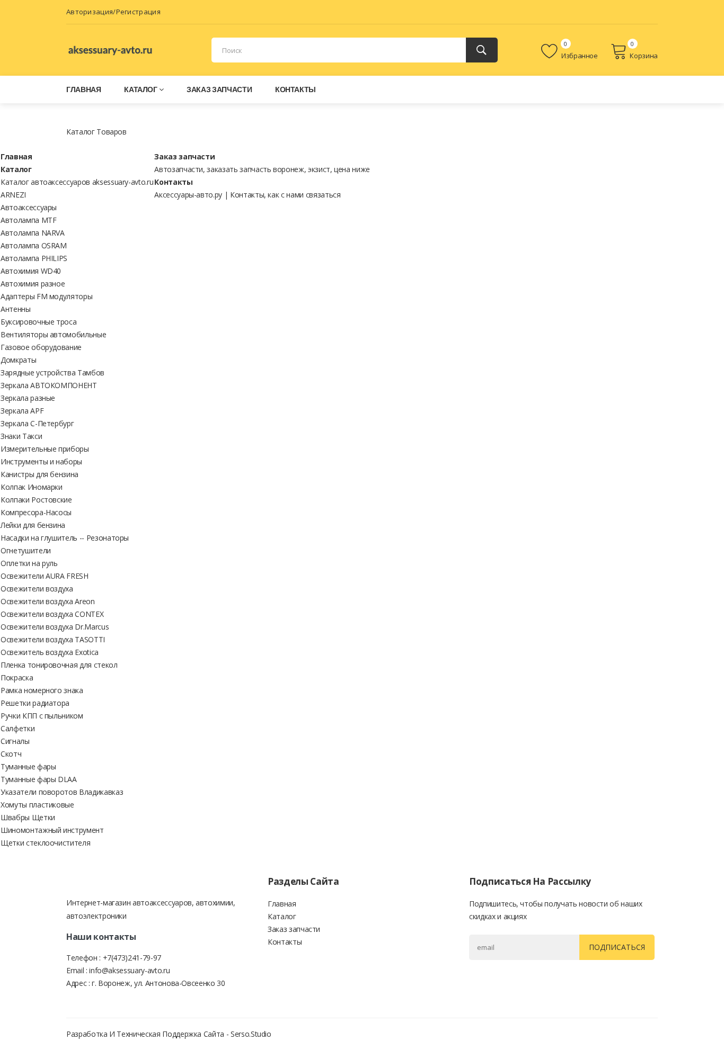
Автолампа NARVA (33, 233)
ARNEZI (13, 195)
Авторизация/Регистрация (113, 11)
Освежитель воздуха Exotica (50, 652)
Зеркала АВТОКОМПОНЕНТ (49, 385)
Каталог (140, 89)
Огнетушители (26, 550)
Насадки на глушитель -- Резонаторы (65, 538)
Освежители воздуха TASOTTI (53, 639)
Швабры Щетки (28, 817)
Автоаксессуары (29, 207)
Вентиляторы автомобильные (53, 334)
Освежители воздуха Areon (48, 601)
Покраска (17, 677)
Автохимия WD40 (31, 271)
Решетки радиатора (35, 703)
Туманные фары (28, 766)
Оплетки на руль (29, 563)
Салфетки (17, 728)
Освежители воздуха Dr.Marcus (55, 627)
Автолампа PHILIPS (34, 258)
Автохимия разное (33, 284)
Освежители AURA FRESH (45, 576)
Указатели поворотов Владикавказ (62, 792)
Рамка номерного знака (42, 690)
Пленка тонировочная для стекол (59, 665)
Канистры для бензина (39, 474)
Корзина (644, 55)
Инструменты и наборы (41, 461)
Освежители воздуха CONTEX (52, 614)
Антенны (16, 309)
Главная (83, 89)
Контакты (295, 89)
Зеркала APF (22, 411)
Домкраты (18, 360)
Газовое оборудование (41, 347)
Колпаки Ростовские (36, 500)
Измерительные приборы (45, 449)
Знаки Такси (21, 436)
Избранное (579, 55)
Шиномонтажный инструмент (52, 830)
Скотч (11, 754)
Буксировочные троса (38, 322)
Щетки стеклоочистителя (45, 843)
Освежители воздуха (37, 589)
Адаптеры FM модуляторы (46, 296)
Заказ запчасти (219, 89)
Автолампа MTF (28, 220)
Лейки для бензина (33, 525)
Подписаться (617, 947)
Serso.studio (251, 1034)
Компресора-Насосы (36, 512)
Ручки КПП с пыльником (42, 716)
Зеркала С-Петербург (37, 423)
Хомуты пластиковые (37, 805)
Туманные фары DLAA (39, 779)
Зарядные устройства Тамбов (52, 372)
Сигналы (15, 741)
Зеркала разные (28, 398)
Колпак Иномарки (32, 487)
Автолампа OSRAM (34, 245)
